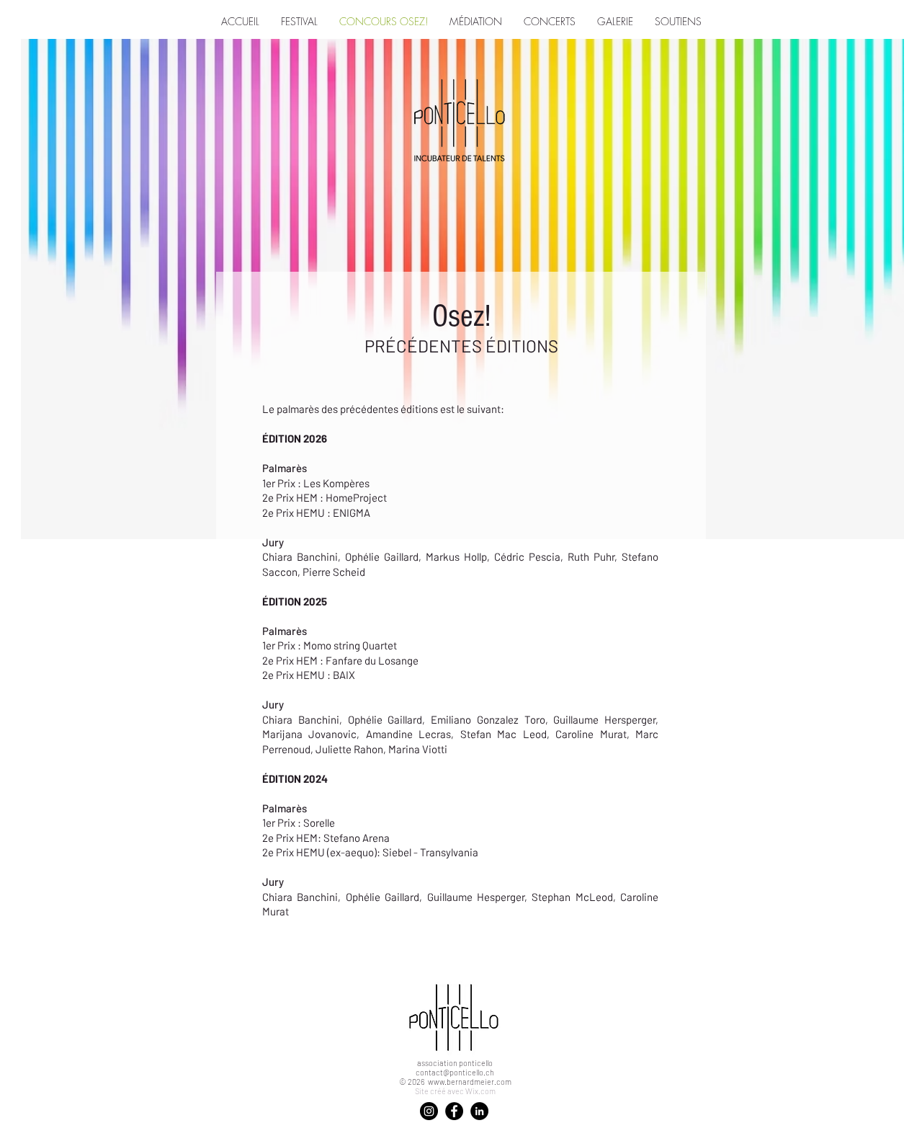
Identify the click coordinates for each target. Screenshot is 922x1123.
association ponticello (455, 1062)
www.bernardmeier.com (469, 1081)
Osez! (461, 316)
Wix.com (480, 1091)
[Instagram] (429, 1111)
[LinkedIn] (479, 1111)
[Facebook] (454, 1111)
